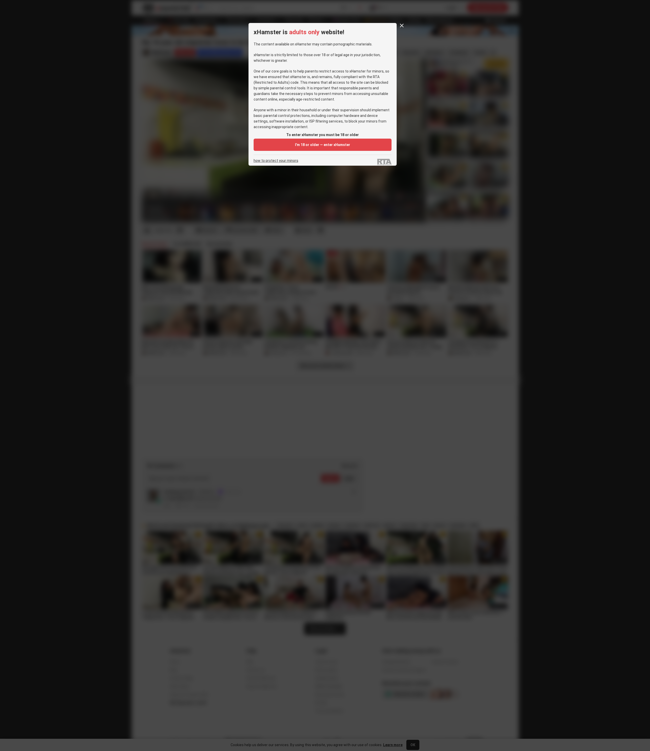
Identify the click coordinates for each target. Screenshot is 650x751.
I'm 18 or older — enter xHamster (322, 145)
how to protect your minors (276, 161)
